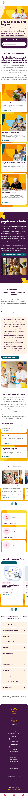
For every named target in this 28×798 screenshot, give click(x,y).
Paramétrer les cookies (14, 787)
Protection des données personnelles (14, 779)
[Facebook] (11, 721)
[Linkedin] (14, 721)
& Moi (14, 326)
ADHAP (12, 195)
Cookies (14, 781)
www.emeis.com (18, 698)
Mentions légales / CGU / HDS (14, 776)
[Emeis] (3, 2)
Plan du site (14, 784)
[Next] (16, 503)
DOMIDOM (17, 195)
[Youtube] (16, 721)
